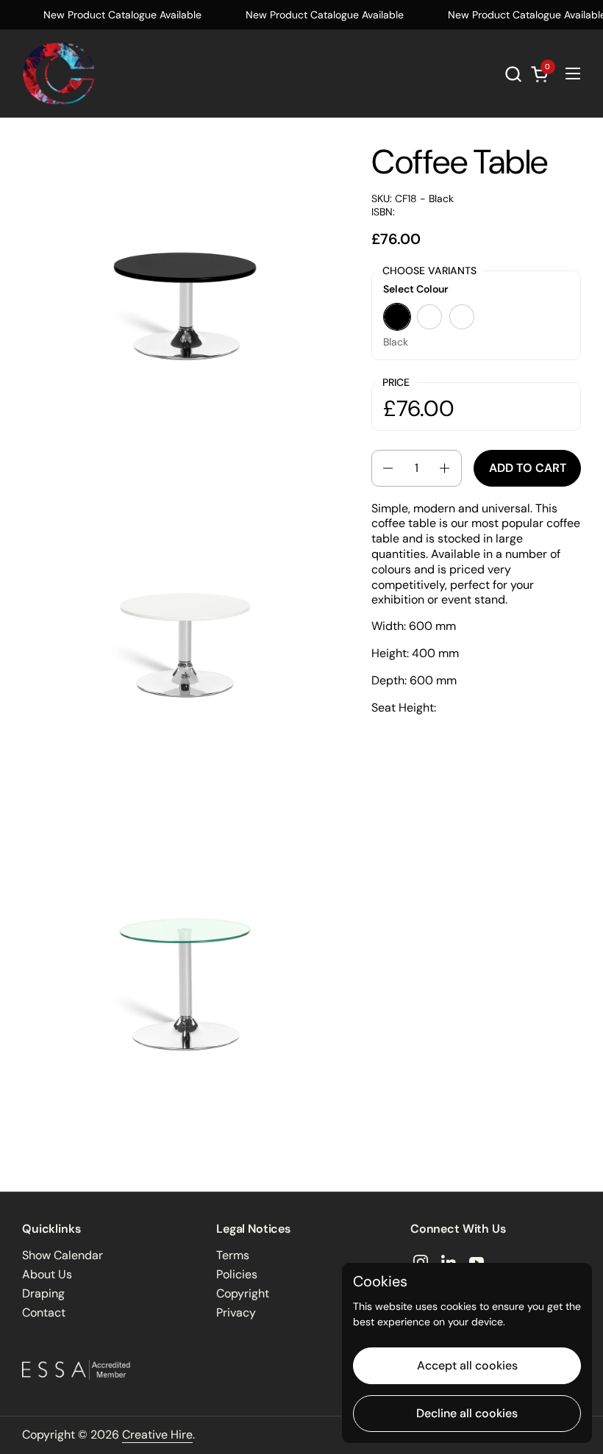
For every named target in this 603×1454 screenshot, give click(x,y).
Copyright (242, 1293)
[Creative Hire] (59, 73)
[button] (513, 74)
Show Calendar (62, 1255)
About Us (47, 1274)
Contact (43, 1312)
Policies (236, 1274)
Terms (232, 1255)
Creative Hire (157, 1434)
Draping (43, 1293)
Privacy (236, 1312)
